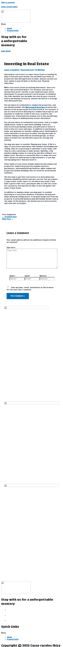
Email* (27, 276)
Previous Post (9, 217)
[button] (31, 24)
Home (9, 28)
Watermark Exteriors (35, 107)
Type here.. (11, 247)
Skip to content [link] (8, 2)
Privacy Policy (12, 31)
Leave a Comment (11, 70)
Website (43, 276)
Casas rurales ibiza (9, 7)
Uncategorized (27, 70)
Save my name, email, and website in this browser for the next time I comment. (30, 288)
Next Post (7, 219)
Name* (12, 276)
